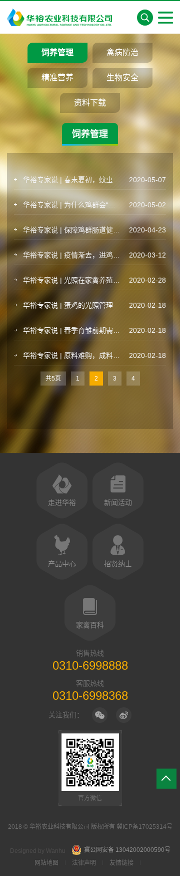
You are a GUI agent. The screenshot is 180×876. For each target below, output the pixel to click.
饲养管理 (58, 52)
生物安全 (122, 77)
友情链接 (122, 862)
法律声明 (84, 862)
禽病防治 (122, 52)
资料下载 (90, 102)
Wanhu (56, 850)
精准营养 (58, 77)
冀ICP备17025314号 (144, 826)
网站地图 (46, 862)
